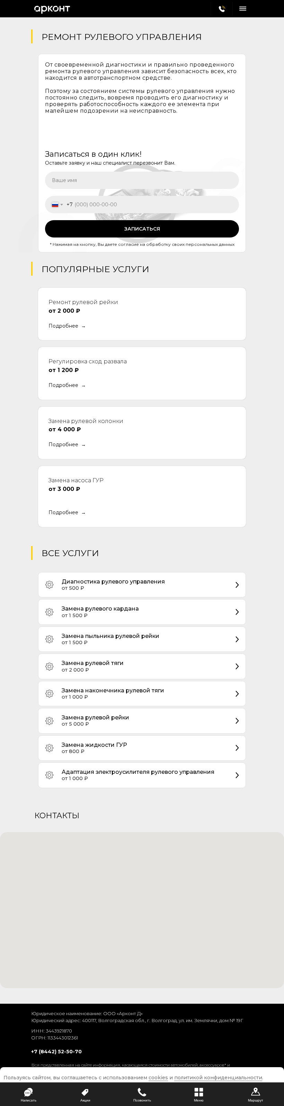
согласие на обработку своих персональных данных (175, 244)
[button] (67, 326)
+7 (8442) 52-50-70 (56, 1051)
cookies (158, 1077)
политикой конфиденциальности (218, 1077)
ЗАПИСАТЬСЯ (142, 229)
